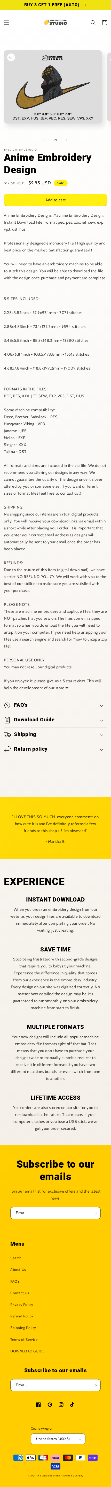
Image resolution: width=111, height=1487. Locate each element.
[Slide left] (44, 140)
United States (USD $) (53, 1439)
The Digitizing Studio (48, 1475)
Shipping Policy (23, 1327)
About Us (18, 1269)
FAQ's (15, 1281)
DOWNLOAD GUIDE (27, 1351)
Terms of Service (24, 1339)
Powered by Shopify (72, 1475)
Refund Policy (21, 1316)
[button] (6, 22)
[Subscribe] (94, 1213)
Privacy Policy (21, 1304)
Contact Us (19, 1293)
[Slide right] (67, 140)
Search (16, 1258)
